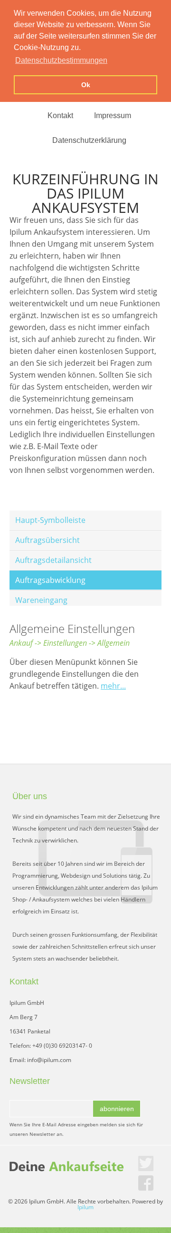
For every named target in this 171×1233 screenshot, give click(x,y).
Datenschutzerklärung (89, 140)
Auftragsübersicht (47, 540)
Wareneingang (41, 600)
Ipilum (85, 1207)
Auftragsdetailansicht (53, 560)
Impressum (112, 115)
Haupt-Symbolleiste (50, 520)
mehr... (113, 686)
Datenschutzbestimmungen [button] (61, 60)
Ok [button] (85, 85)
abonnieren (117, 1109)
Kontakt (60, 115)
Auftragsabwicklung (50, 580)
